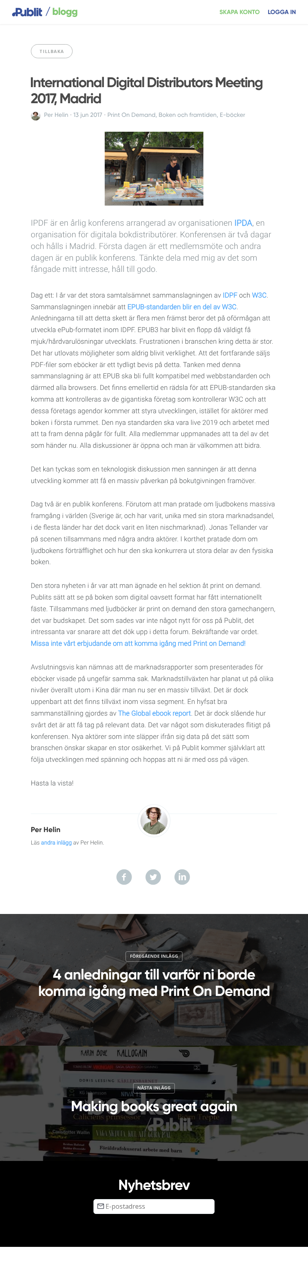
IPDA (243, 223)
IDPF (230, 296)
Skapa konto (239, 12)
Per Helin (56, 115)
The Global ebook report (154, 714)
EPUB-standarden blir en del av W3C (182, 307)
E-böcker (232, 115)
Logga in (282, 12)
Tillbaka (51, 51)
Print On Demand (131, 115)
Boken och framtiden (188, 115)
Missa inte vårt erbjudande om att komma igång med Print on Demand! (138, 644)
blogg (61, 12)
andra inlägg (56, 843)
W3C (259, 296)
